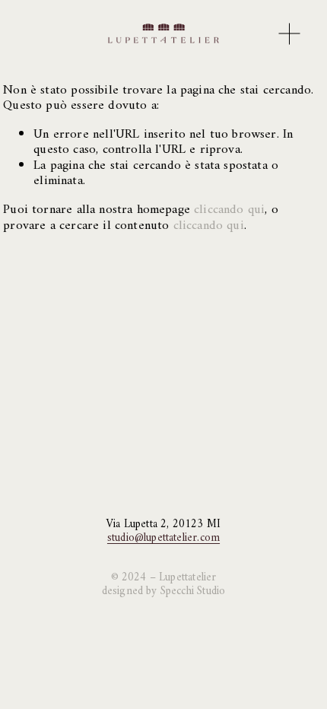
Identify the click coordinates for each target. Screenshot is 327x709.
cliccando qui (229, 210)
